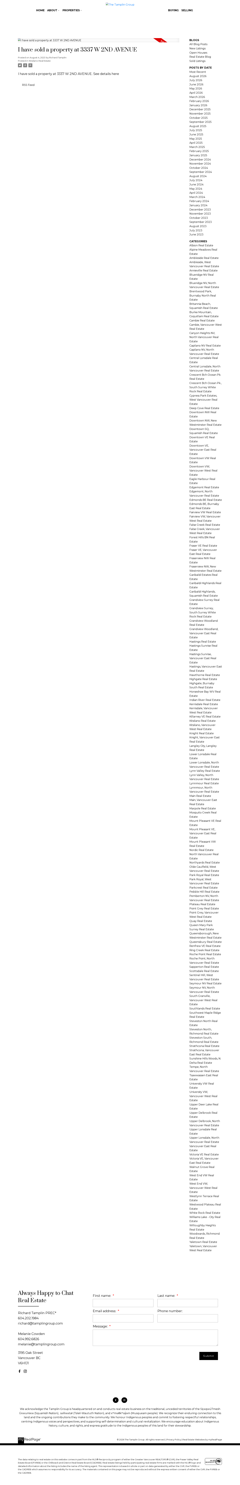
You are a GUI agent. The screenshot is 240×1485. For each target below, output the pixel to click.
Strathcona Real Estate (204, 1046)
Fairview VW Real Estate (205, 512)
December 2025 (200, 109)
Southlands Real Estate (204, 1008)
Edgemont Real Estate (204, 487)
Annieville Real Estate (203, 270)
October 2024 (198, 167)
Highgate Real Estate (203, 679)
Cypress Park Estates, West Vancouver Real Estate (203, 400)
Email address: (105, 1311)
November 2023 (200, 213)
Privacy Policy (174, 1439)
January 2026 (198, 105)
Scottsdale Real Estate (204, 971)
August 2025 (197, 126)
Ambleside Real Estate (204, 258)
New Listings (197, 48)
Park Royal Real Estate (204, 875)
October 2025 (198, 117)
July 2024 (195, 180)
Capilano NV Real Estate (205, 345)
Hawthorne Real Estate (204, 675)
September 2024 (200, 172)
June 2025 (196, 134)
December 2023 (200, 209)
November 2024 (200, 163)
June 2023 (196, 234)
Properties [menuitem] (71, 10)
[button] (19, 1371)
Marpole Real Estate (202, 808)
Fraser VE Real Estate (203, 545)
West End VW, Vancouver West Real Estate (203, 1188)
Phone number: (170, 1311)
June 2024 (196, 184)
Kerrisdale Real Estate (203, 704)
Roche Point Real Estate (205, 954)
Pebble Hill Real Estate (204, 891)
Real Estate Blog (200, 56)
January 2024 (198, 205)
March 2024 (197, 197)
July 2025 (195, 130)
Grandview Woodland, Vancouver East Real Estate (203, 633)
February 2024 (199, 201)
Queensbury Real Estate (205, 941)
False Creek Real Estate (204, 524)
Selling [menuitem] (187, 10)
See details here (106, 74)
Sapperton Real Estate (204, 966)
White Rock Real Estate (204, 1212)
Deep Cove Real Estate (204, 408)
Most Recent (197, 71)
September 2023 (200, 222)
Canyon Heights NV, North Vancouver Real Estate (204, 337)
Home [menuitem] (40, 10)
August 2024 (198, 176)
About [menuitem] (52, 10)
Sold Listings (197, 61)
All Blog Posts (198, 44)
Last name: (166, 1296)
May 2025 (195, 138)
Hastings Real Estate (202, 641)
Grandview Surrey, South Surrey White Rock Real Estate (202, 612)
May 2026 (195, 88)
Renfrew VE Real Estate (205, 946)
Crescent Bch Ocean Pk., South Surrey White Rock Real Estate (205, 387)
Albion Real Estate (201, 245)
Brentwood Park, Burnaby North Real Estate (202, 295)
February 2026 (199, 101)
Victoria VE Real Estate (204, 1154)
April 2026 (196, 92)
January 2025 (198, 155)
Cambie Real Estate (202, 320)
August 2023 (198, 226)
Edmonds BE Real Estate (205, 499)
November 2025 (200, 113)
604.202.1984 (28, 1318)
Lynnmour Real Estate (204, 783)
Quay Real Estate (200, 921)
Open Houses (198, 52)
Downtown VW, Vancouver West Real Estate (203, 470)
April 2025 (196, 142)
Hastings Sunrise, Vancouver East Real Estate (202, 658)
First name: (102, 1296)
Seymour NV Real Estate (205, 983)
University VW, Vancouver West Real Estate (203, 1096)
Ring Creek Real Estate (204, 950)
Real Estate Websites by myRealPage (202, 1439)
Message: (100, 1326)
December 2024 (200, 159)
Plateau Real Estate (202, 904)
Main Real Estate (200, 795)
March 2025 (197, 147)
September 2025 (200, 121)
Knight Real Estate (201, 733)
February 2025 (199, 151)
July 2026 (195, 80)
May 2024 (195, 188)
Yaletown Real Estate (203, 1242)
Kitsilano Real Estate (40, 60)
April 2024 (196, 192)
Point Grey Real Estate (204, 908)
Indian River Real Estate (204, 700)
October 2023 (198, 217)
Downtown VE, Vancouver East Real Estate (202, 450)
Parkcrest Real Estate (203, 887)
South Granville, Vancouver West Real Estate (203, 1000)
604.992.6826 (28, 1339)
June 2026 (196, 84)
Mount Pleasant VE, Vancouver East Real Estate (202, 833)
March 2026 (197, 97)
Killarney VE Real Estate (205, 716)
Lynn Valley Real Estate (204, 770)
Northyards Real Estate (204, 862)
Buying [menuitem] (173, 10)
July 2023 (195, 230)
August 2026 (197, 76)
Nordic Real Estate (201, 850)
